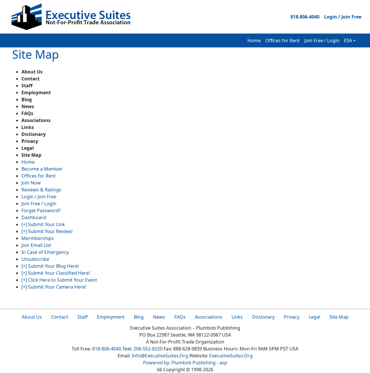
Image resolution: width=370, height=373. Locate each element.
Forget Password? (41, 210)
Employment (111, 317)
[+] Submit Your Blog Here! (50, 266)
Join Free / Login (321, 40)
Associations (208, 317)
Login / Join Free (342, 17)
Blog (139, 317)
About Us (32, 317)
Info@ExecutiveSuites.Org (160, 355)
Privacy (291, 317)
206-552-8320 (148, 349)
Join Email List (36, 245)
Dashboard (33, 217)
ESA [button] (348, 40)
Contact (59, 317)
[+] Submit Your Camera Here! (53, 287)
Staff (82, 317)
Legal (314, 317)
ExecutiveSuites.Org (231, 355)
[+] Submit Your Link (43, 224)
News (159, 317)
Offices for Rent (282, 40)
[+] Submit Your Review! (47, 231)
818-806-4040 (305, 17)
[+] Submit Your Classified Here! (55, 273)
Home (254, 40)
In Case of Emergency (45, 252)
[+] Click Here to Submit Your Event (59, 280)
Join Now (31, 183)
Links (237, 317)
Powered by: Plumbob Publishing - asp (185, 362)
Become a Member (42, 169)
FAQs (180, 317)
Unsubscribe (35, 259)
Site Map (339, 317)
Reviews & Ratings (41, 189)
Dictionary (263, 317)
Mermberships (37, 238)
